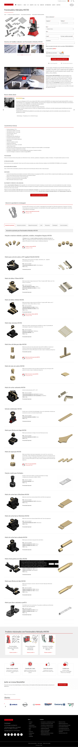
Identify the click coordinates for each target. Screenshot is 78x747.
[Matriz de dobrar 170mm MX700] (13, 287)
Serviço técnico (31, 725)
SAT (28, 4)
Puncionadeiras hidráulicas (26, 14)
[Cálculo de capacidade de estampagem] (13, 212)
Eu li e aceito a (51, 48)
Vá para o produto (13, 652)
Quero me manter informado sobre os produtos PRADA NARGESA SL (60, 46)
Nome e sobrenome (50, 16)
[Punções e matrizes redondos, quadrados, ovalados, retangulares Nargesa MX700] (13, 244)
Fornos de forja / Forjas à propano (47, 726)
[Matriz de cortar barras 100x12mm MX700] (13, 524)
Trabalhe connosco (62, 1)
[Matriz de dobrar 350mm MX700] (13, 308)
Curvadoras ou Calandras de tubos (47, 725)
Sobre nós (31, 731)
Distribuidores (31, 733)
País (47, 26)
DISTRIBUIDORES (48, 4)
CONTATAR (58, 4)
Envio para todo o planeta (67, 63)
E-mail (47, 36)
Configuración (41, 566)
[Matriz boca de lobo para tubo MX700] (13, 353)
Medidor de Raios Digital (45, 730)
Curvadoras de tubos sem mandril (47, 723)
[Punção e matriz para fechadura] (13, 481)
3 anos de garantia (53, 63)
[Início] (8, 5)
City (46, 31)
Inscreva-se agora (62, 684)
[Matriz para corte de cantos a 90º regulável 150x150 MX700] (13, 265)
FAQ (38, 4)
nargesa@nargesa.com (8, 730)
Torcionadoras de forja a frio (64, 728)
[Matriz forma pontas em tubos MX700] (13, 567)
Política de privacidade (32, 743)
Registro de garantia (32, 726)
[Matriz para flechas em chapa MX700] (13, 438)
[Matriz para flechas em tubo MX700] (13, 589)
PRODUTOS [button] (19, 4)
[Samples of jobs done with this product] (10, 48)
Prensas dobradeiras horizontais (64, 725)
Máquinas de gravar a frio (63, 723)
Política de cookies (35, 566)
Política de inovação (46, 743)
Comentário (48, 40)
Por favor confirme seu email (66, 36)
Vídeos (30, 723)
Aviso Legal (40, 743)
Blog (30, 728)
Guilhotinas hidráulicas (45, 728)
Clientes (30, 734)
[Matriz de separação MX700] (13, 460)
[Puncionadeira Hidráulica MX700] (24, 27)
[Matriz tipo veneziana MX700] (13, 331)
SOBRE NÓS (42, 4)
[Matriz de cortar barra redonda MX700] (13, 546)
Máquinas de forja (62, 721)
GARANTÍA (31, 4)
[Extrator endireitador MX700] (13, 417)
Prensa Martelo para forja (45, 734)
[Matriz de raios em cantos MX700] (13, 374)
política (54, 48)
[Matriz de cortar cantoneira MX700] (13, 396)
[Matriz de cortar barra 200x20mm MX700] (13, 503)
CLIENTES (53, 4)
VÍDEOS (25, 4)
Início (16, 4)
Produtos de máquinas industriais (14, 14)
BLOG (35, 4)
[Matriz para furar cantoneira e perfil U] (13, 611)
